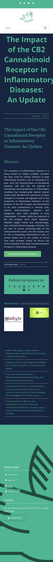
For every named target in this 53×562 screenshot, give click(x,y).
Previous (36, 116)
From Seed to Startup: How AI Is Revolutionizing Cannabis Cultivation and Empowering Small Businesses (24, 377)
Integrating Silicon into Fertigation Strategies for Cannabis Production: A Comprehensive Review (26, 365)
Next (45, 116)
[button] (6, 319)
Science (23, 264)
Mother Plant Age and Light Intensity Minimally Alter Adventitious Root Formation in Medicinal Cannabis (26, 353)
